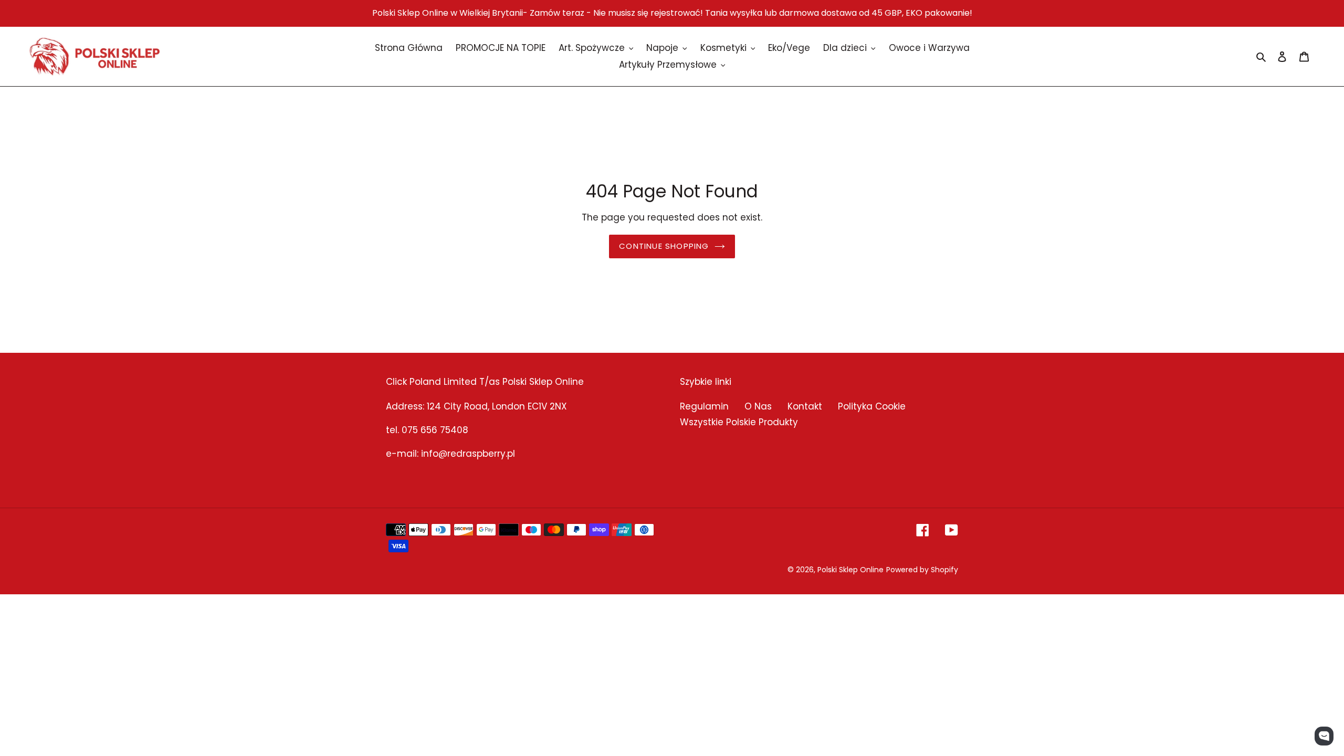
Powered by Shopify (922, 569)
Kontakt (805, 406)
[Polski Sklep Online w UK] (94, 56)
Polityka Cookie (872, 406)
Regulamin (704, 406)
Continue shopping (664, 245)
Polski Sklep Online (850, 569)
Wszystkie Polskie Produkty (739, 422)
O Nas (758, 406)
